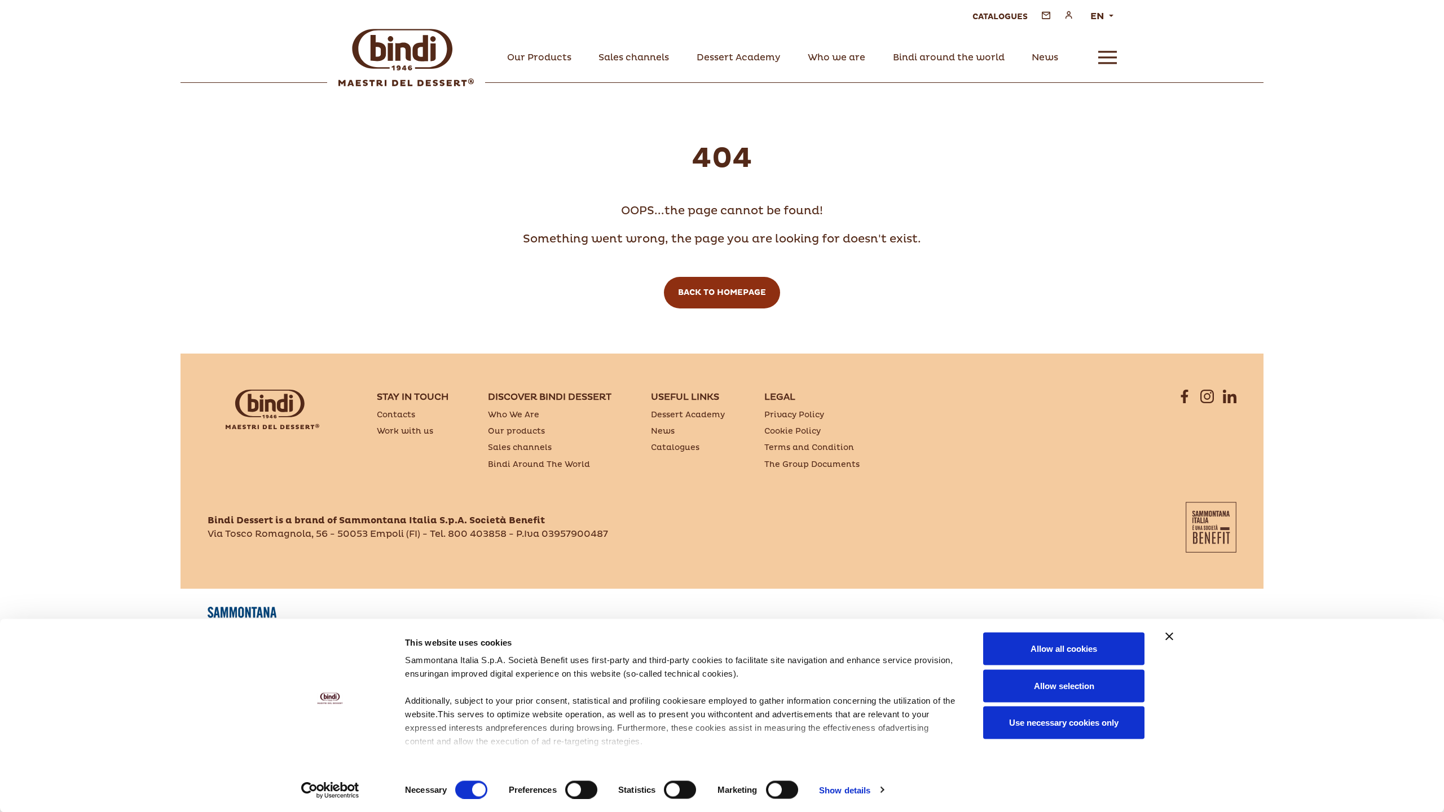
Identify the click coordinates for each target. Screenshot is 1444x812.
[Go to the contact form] (1046, 15)
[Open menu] (1107, 57)
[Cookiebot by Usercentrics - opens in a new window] (330, 790)
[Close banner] (1169, 637)
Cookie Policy (792, 431)
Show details (844, 790)
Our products (516, 431)
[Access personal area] (1068, 15)
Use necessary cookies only (1064, 722)
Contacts (396, 415)
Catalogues (675, 447)
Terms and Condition (809, 447)
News (663, 431)
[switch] (581, 789)
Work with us (405, 431)
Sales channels (520, 447)
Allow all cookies (1064, 649)
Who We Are (513, 415)
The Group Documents (812, 464)
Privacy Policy (794, 415)
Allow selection (1064, 685)
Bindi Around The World (539, 464)
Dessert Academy (688, 415)
